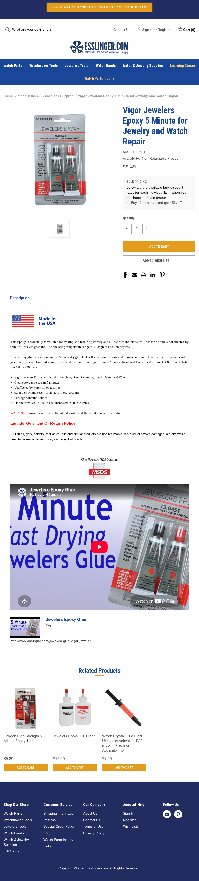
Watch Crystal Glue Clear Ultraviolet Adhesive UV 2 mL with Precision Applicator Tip (122, 743)
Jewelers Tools (76, 66)
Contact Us (121, 30)
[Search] (9, 29)
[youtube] (167, 814)
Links (47, 846)
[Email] (134, 275)
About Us (90, 813)
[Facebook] (125, 275)
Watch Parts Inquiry (99, 78)
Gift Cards (11, 851)
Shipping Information (59, 813)
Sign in (147, 30)
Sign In (128, 813)
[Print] (143, 275)
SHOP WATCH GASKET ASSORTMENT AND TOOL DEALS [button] (99, 7)
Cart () (189, 30)
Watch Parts (13, 66)
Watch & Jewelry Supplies (143, 66)
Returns (49, 820)
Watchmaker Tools (43, 66)
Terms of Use (93, 826)
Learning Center (182, 66)
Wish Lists (131, 826)
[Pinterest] (162, 275)
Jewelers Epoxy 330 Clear (74, 736)
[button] (99, 298)
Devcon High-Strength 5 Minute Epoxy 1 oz (23, 738)
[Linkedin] (152, 275)
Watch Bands (106, 66)
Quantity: (129, 218)
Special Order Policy (59, 826)
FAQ (46, 833)
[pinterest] (178, 814)
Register (164, 30)
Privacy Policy (93, 833)
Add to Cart (25, 767)
